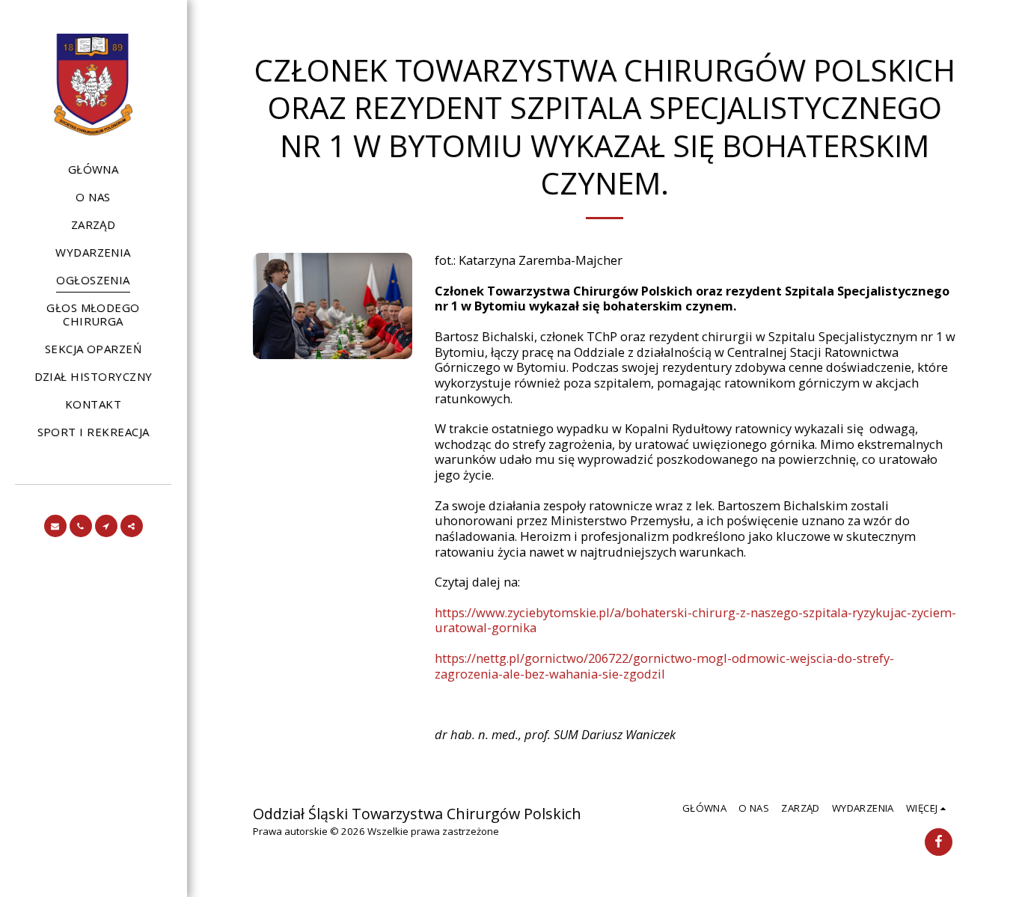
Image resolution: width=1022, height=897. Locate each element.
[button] (55, 526)
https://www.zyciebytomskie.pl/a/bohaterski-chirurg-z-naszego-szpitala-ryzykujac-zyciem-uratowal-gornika (695, 620)
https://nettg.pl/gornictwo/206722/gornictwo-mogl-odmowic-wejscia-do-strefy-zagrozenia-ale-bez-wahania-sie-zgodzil (664, 665)
